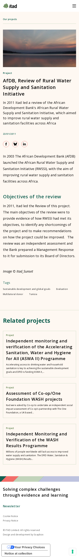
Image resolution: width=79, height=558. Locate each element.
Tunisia (33, 294)
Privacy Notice (10, 520)
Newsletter (11, 506)
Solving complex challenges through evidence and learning (35, 492)
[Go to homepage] (10, 6)
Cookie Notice (10, 516)
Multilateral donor (13, 294)
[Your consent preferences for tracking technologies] (72, 551)
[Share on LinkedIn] (24, 144)
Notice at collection (18, 553)
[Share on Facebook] (6, 144)
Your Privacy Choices (29, 547)
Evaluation (62, 289)
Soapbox (38, 534)
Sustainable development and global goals (26, 289)
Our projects (10, 19)
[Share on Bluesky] (15, 144)
